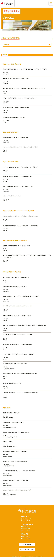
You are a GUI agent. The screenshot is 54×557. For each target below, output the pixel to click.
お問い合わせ (27, 544)
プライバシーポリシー (28, 549)
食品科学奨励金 (26, 528)
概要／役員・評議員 (27, 519)
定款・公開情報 (26, 521)
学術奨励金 (25, 526)
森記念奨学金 (25, 536)
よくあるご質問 (26, 530)
